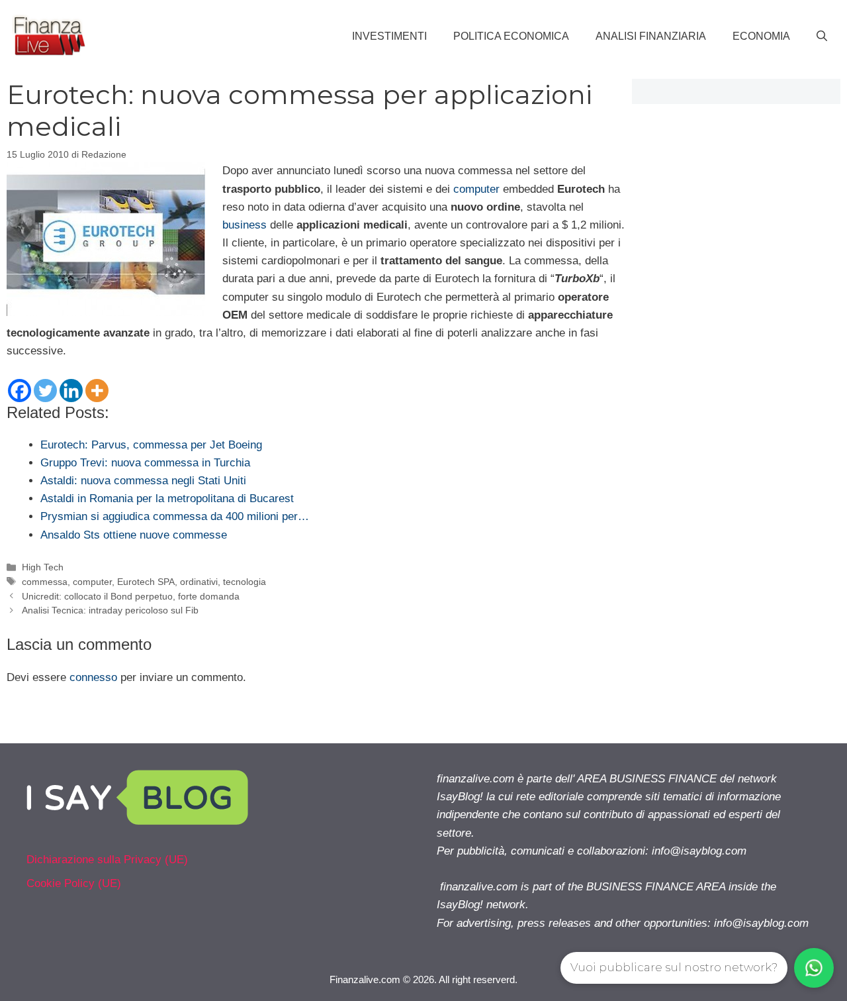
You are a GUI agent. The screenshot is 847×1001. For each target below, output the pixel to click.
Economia (761, 36)
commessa (44, 581)
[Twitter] (45, 390)
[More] (97, 390)
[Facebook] (19, 390)
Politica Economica (511, 36)
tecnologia (244, 581)
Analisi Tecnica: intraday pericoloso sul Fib (110, 610)
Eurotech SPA (146, 581)
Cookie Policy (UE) (73, 883)
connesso (93, 677)
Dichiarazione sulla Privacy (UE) (107, 859)
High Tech (43, 567)
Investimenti (389, 36)
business (244, 225)
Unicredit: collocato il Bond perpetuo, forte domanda (131, 596)
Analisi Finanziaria (651, 36)
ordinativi (199, 581)
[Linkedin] (71, 390)
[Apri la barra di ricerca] (821, 36)
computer (476, 189)
